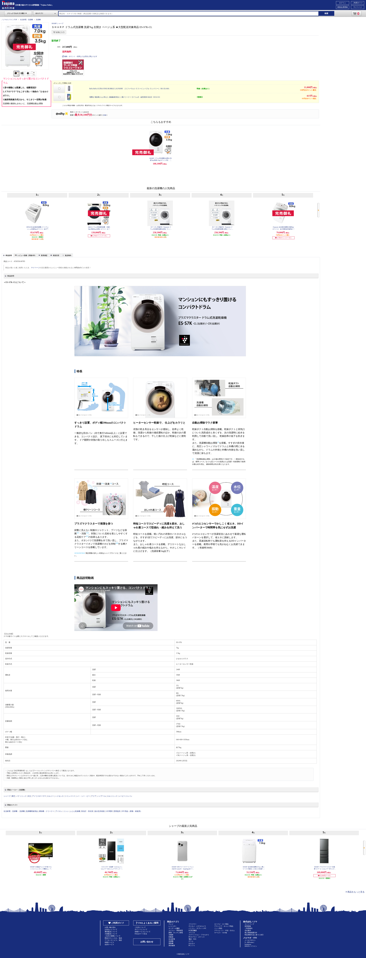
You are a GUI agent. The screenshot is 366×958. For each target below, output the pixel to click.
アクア (93, 796)
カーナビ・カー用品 (221, 924)
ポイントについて (141, 929)
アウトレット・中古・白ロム (224, 930)
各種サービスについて (142, 931)
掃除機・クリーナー (46, 811)
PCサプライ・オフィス (197, 937)
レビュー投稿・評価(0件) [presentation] (26, 255)
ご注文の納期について (112, 936)
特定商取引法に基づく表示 (254, 935)
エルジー (50, 796)
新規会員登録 (342, 7)
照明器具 (117, 811)
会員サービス (109, 944)
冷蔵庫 (171, 935)
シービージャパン (125, 796)
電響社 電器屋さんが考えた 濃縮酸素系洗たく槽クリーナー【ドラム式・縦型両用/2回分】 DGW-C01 (124, 97)
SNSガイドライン (251, 946)
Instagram (248, 944)
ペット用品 (218, 928)
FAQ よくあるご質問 (148, 923)
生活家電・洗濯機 (26, 19)
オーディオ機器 (174, 928)
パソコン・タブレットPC (197, 928)
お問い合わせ (146, 942)
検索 (326, 13)
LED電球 (109, 811)
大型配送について (111, 934)
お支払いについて (111, 929)
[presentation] (7, 255)
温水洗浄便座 (99, 811)
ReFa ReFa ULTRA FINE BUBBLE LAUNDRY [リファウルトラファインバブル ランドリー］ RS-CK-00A (129, 89)
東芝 (13, 796)
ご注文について (140, 927)
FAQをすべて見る (141, 934)
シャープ (7, 796)
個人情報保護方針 (251, 932)
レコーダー (172, 926)
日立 (29, 796)
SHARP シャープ (57, 23)
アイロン (58, 811)
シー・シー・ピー (83, 796)
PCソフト (192, 945)
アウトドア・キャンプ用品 (223, 926)
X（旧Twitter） (250, 942)
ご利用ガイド (357, 3)
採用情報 (248, 926)
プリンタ (192, 932)
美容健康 (172, 945)
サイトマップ (249, 924)
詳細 (104, 115)
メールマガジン (250, 940)
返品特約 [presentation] (68, 255)
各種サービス (109, 942)
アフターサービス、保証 (113, 940)
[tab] (7, 255)
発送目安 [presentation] (56, 255)
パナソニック (21, 796)
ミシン (66, 811)
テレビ (171, 924)
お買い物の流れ (110, 927)
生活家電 (172, 939)
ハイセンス (59, 796)
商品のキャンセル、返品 (113, 938)
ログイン (342, 3)
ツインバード (70, 796)
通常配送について (111, 931)
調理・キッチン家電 (176, 932)
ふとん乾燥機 (75, 811)
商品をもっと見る (356, 892)
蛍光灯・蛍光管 (87, 811)
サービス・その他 (220, 932)
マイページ (357, 7)
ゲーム (191, 941)
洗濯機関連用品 (32, 811)
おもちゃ (192, 943)
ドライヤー (192, 924)
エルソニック (112, 796)
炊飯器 (171, 937)
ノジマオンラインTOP (9, 19)
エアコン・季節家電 (176, 930)
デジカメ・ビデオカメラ (197, 926)
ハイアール (101, 796)
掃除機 (171, 943)
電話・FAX (192, 939)
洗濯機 (38, 19)
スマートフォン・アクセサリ (199, 935)
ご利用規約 (248, 928)
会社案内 (248, 930)
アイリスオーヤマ (39, 796)
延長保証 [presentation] (44, 255)
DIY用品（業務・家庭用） (132, 811)
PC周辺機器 (193, 930)
